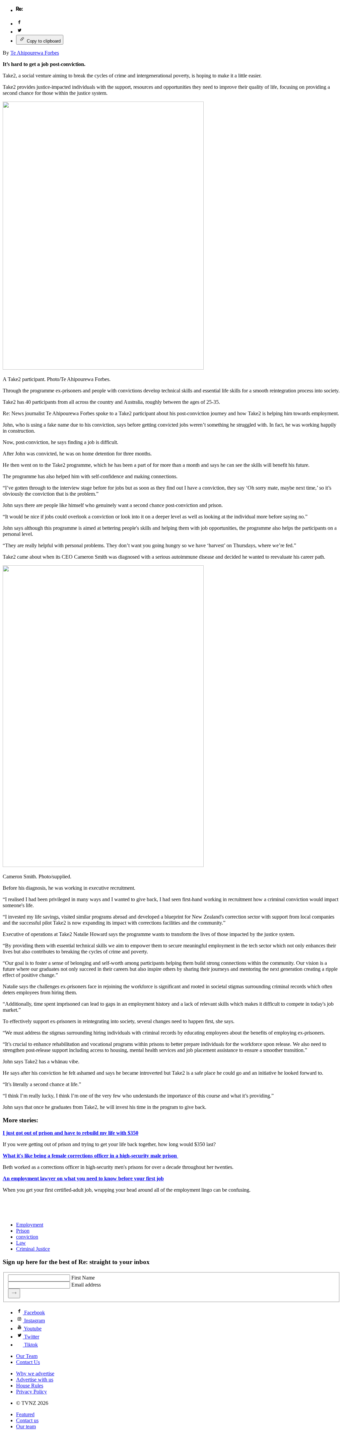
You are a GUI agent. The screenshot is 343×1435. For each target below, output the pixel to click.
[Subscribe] (14, 1293)
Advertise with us (34, 1379)
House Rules (29, 1385)
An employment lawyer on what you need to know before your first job (83, 1178)
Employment (29, 1225)
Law (21, 1243)
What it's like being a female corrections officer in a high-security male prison (90, 1156)
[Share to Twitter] (19, 32)
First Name (83, 1278)
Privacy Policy (31, 1391)
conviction (27, 1237)
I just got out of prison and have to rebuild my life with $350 (70, 1133)
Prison (22, 1231)
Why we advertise (35, 1373)
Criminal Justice (33, 1249)
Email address (86, 1285)
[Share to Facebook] (19, 23)
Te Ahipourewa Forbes (34, 53)
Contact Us (28, 1362)
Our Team (27, 1356)
